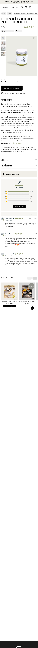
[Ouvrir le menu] (34, 7)
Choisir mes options (9, 306)
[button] (22, 7)
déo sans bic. (17, 143)
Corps (9, 13)
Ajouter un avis (19, 206)
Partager (19, 31)
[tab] (19, 100)
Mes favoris (25, 7)
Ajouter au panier (32, 308)
